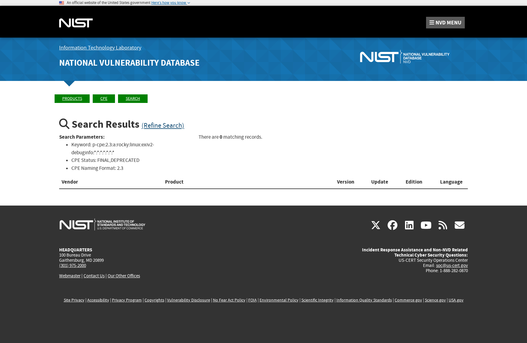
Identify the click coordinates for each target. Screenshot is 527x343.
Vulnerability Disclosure (188, 300)
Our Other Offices (124, 276)
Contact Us (94, 276)
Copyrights (154, 300)
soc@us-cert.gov (452, 265)
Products (72, 98)
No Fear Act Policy (229, 300)
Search (133, 98)
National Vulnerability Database (129, 62)
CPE (103, 98)
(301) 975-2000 (72, 265)
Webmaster (70, 276)
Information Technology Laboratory (100, 47)
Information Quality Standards (364, 300)
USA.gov (456, 300)
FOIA (252, 300)
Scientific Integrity (317, 300)
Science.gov (435, 300)
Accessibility (98, 300)
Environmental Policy (279, 300)
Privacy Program (127, 300)
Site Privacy (74, 300)
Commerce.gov (408, 300)
